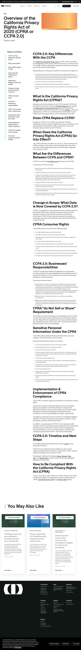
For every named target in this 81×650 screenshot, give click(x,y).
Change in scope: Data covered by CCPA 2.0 (13, 90)
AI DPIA (55, 602)
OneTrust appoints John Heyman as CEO (57, 589)
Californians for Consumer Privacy (47, 108)
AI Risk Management (58, 604)
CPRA (67, 110)
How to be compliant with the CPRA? (14, 138)
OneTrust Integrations (45, 626)
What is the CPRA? (14, 63)
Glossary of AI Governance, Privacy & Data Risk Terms (71, 587)
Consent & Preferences (43, 589)
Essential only (65, 643)
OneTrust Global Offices (44, 605)
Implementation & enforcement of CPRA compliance (14, 124)
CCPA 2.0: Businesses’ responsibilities (13, 103)
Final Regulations (62, 106)
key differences (52, 161)
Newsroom (43, 608)
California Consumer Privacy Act (47, 62)
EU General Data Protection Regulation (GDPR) (58, 610)
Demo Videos (69, 592)
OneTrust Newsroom (58, 586)
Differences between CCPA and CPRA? (14, 82)
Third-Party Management (43, 592)
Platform (42, 621)
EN (58, 6)
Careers (42, 607)
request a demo (62, 480)
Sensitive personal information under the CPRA (14, 117)
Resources (69, 590)
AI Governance (44, 594)
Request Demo (70, 604)
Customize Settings (54, 643)
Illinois (59, 456)
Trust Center (43, 586)
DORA (54, 607)
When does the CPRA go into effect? (13, 75)
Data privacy (56, 606)
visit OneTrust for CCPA (46, 480)
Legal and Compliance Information (43, 611)
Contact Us (69, 602)
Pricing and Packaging (43, 624)
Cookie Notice (18, 647)
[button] (79, 1)
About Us (42, 602)
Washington (44, 458)
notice (66, 444)
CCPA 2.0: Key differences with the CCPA (14, 58)
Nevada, (65, 456)
